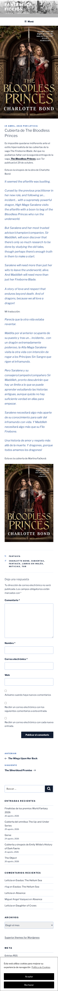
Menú (31, 21)
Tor (24, 566)
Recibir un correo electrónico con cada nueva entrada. (29, 724)
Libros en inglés (32, 564)
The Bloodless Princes (23, 158)
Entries (11, 955)
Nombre (10, 643)
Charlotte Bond (19, 561)
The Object (11, 858)
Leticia (33, 126)
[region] (29, 974)
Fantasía (15, 556)
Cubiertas (37, 561)
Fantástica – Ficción (20, 6)
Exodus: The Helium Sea (29, 880)
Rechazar (29, 985)
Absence (21, 893)
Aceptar (29, 976)
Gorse (8, 835)
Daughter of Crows (26, 905)
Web (7, 675)
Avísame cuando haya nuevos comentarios (28, 695)
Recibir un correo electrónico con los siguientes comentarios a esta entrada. (26, 709)
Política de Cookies (41, 967)
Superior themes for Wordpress (22, 937)
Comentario (12, 600)
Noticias (14, 566)
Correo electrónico (16, 659)
